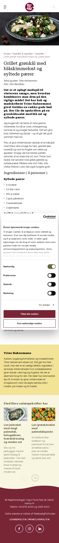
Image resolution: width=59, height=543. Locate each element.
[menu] (5, 7)
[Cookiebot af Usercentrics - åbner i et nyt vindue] (43, 217)
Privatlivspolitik (39, 519)
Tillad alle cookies (29, 314)
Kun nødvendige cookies (29, 323)
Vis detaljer (44, 305)
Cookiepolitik (17, 519)
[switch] (52, 275)
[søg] (54, 7)
